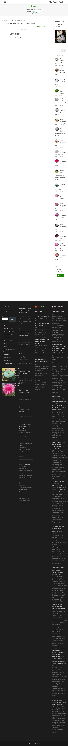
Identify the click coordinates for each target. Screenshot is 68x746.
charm (27, 339)
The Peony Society (57, 2)
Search (4, 316)
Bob (20, 371)
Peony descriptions (9, 349)
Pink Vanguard (58, 26)
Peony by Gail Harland (58, 311)
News (5, 343)
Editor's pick (7, 329)
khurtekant (22, 308)
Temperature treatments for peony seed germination (25, 489)
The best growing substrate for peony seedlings (25, 426)
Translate (39, 13)
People (6, 354)
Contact (60, 275)
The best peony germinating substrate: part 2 (25, 310)
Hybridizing (7, 338)
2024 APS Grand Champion (42, 316)
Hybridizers (7, 335)
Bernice (21, 409)
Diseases (6, 326)
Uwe (20, 464)
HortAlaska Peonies (58, 306)
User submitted (8, 363)
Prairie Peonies (40, 306)
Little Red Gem (58, 24)
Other (5, 346)
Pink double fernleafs (24, 392)
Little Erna (21, 416)
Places (6, 357)
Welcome (37, 379)
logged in (19, 38)
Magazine (7, 341)
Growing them (8, 332)
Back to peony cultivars (40, 26)
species (6, 360)
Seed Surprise (38, 311)
